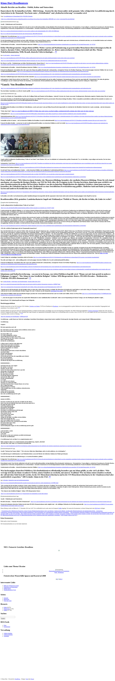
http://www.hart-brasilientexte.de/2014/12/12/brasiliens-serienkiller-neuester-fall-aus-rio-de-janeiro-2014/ (80, 120)
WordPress (17, 679)
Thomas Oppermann (93, 310)
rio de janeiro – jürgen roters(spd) (11, 55)
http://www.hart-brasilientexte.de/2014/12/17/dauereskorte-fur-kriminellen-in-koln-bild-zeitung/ (24, 493)
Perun (32, 679)
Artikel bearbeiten (8, 634)
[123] (19, 307)
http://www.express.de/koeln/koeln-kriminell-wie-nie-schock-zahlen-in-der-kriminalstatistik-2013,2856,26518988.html (30, 31)
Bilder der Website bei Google (11, 585)
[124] (22, 313)
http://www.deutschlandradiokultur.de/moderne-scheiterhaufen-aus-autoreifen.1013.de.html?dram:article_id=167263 (66, 44)
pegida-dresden (7, 281)
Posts (5, 625)
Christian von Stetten (34, 306)
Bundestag (55, 306)
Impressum (6, 599)
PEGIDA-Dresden (27, 16)
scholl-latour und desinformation (19, 281)
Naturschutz (7, 608)
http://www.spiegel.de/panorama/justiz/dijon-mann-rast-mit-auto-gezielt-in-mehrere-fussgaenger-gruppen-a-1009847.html (30, 284)
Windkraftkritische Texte (10, 590)
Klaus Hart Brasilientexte (14, 3)
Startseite (6, 598)
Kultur (5, 607)
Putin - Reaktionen (59, 572)
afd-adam (5, 480)
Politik (60, 508)
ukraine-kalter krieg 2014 (34, 281)
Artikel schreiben (8, 633)
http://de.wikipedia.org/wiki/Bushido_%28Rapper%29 (14, 316)
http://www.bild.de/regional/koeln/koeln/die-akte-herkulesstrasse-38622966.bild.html (21, 33)
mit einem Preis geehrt (57, 291)
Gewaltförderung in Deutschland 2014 (13, 16)
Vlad (27, 679)
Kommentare (7, 626)
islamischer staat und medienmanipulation (18, 480)
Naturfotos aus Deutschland (10, 587)
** (56, 52)
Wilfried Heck (7, 588)
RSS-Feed (97, 508)
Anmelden (6, 636)
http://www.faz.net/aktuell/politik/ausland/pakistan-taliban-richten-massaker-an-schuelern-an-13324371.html (27, 207)
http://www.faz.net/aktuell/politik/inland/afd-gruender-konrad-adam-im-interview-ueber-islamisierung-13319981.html (29, 483)
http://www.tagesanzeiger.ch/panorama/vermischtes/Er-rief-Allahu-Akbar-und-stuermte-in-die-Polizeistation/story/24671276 (31, 287)
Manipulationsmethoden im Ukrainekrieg (59, 571)
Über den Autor (8, 600)
